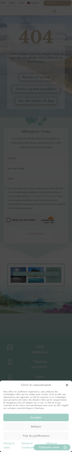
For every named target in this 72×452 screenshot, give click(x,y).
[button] (67, 385)
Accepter (36, 417)
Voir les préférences (36, 435)
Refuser (36, 426)
